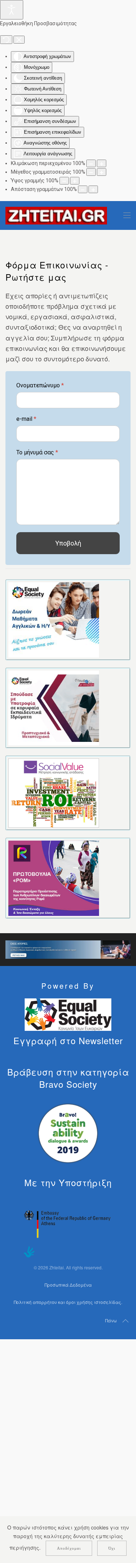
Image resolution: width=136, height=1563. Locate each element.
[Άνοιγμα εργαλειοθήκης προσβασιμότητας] (11, 9)
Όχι (111, 1548)
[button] (127, 215)
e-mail (26, 418)
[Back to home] (56, 215)
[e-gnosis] (53, 619)
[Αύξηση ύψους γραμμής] (74, 180)
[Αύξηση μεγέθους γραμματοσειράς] (101, 172)
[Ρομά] (53, 877)
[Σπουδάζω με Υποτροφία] (53, 707)
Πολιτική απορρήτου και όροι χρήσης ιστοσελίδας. (68, 1302)
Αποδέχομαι (69, 1548)
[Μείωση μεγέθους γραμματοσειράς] (91, 172)
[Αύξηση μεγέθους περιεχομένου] (101, 163)
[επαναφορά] (6, 39)
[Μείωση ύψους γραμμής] (64, 180)
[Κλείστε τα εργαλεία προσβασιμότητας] (19, 40)
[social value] (53, 792)
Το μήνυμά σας (37, 452)
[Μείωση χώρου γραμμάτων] (82, 189)
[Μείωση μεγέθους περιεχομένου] (91, 163)
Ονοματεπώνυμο (40, 385)
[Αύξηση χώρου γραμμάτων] (93, 189)
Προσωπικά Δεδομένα (68, 1285)
